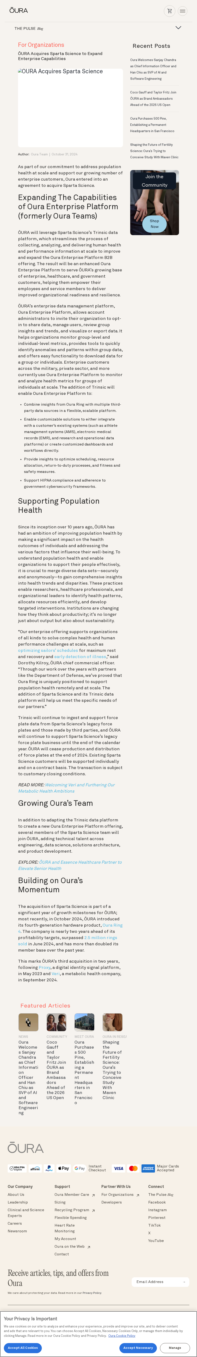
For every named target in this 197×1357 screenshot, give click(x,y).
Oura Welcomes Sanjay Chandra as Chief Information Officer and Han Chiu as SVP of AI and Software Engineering (28, 1077)
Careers (15, 1224)
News (23, 1037)
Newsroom (17, 1231)
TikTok (154, 1226)
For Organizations (41, 45)
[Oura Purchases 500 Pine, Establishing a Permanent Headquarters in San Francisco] (84, 1022)
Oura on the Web (70, 1247)
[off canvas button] (177, 28)
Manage (175, 1348)
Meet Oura (84, 1037)
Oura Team (39, 154)
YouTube (156, 1241)
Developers (111, 1202)
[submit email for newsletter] (184, 1282)
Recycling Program (72, 1210)
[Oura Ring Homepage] (19, 10)
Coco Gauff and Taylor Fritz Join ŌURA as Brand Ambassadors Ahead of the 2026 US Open (153, 99)
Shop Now (154, 224)
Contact (62, 1254)
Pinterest (157, 1218)
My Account (65, 1239)
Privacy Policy (92, 1293)
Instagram (157, 1210)
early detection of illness (80, 657)
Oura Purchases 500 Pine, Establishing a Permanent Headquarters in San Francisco (84, 1072)
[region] (98, 1334)
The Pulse (160, 1195)
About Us (16, 1195)
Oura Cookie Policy (121, 1336)
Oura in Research (119, 1037)
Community (57, 1037)
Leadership (18, 1202)
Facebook (157, 1202)
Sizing (60, 1202)
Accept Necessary (138, 1348)
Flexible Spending (71, 1218)
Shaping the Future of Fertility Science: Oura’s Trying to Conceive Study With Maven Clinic (154, 151)
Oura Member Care (72, 1195)
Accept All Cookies (23, 1348)
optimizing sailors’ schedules (48, 650)
